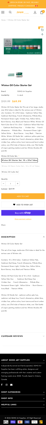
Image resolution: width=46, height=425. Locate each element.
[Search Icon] (10, 12)
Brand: (3, 91)
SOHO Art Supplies (24, 91)
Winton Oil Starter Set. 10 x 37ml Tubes (19, 160)
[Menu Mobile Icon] (2, 12)
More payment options (23, 219)
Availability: (5, 95)
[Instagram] (6, 384)
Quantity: (4, 179)
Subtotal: (4, 189)
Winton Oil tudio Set (10, 172)
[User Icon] (35, 12)
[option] (23, 46)
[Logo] (23, 12)
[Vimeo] (11, 384)
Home (3, 20)
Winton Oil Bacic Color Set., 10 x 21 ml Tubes (20, 166)
